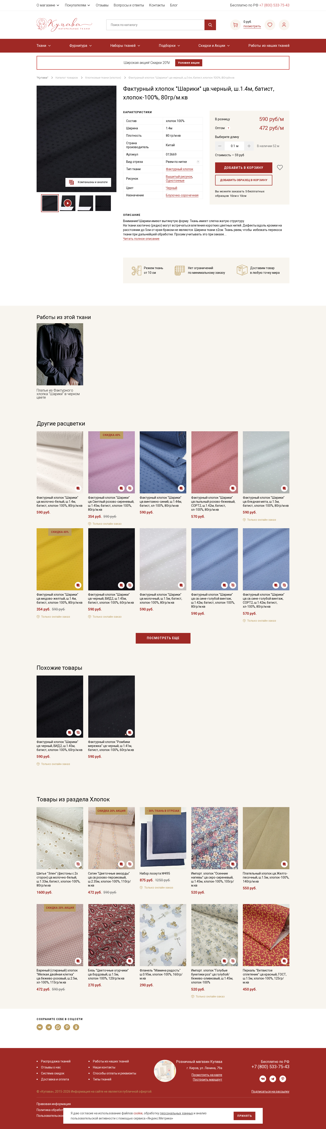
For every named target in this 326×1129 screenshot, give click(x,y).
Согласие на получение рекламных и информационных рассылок (154, 609)
